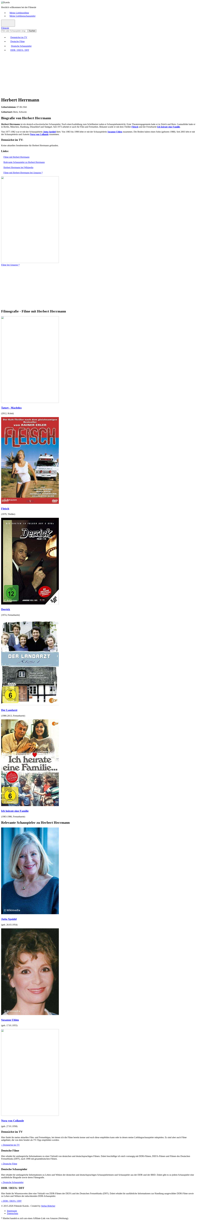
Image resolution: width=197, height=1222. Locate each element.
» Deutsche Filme (9, 1163)
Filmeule (5, 28)
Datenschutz (12, 1213)
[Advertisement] (87, 74)
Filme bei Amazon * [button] (10, 265)
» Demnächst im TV (10, 1145)
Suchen (32, 31)
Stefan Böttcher (48, 1206)
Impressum (12, 1211)
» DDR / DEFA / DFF (11, 1201)
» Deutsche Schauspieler (12, 1182)
